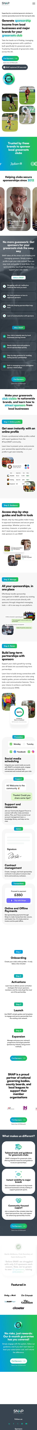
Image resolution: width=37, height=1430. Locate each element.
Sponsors (18, 1429)
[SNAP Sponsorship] (5, 3)
